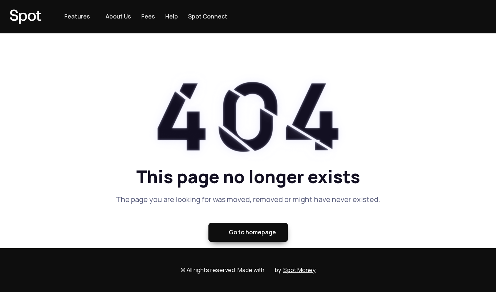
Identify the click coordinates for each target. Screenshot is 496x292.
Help (171, 16)
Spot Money (299, 270)
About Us (118, 16)
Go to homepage (252, 232)
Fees (148, 16)
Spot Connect (207, 16)
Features (77, 16)
